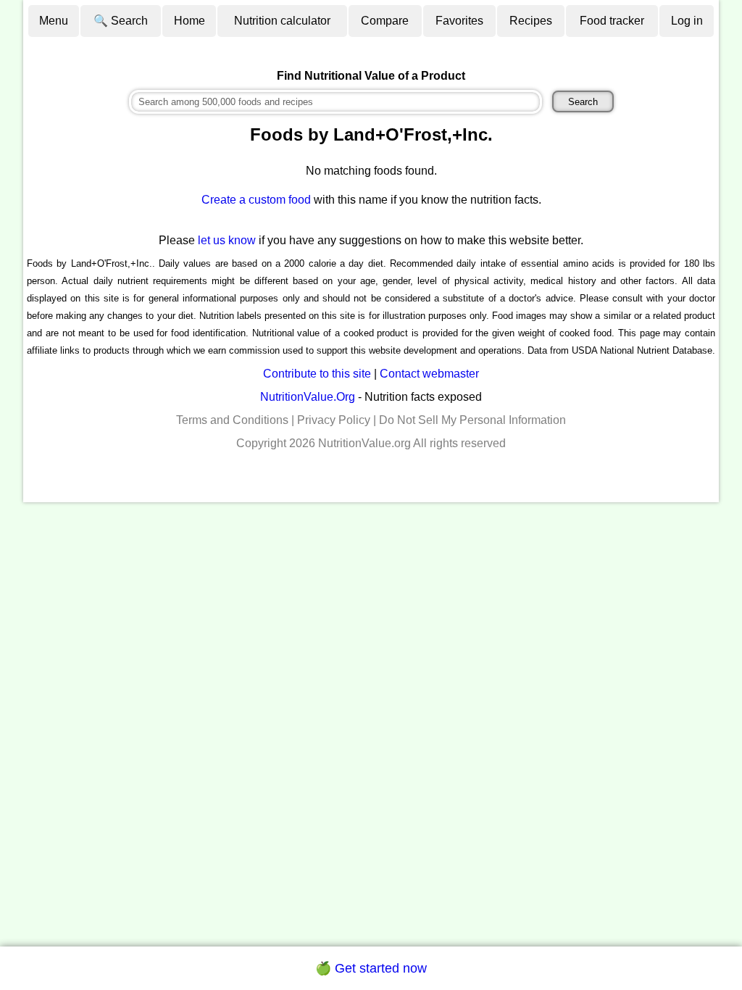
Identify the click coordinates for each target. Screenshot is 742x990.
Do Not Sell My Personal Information (472, 420)
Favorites (459, 20)
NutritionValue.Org (307, 397)
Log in (687, 20)
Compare (385, 20)
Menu (53, 20)
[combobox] (335, 102)
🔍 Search (120, 20)
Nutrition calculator (282, 20)
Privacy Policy (333, 420)
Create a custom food (256, 200)
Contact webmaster (429, 373)
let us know (227, 240)
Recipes (530, 20)
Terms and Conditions (232, 420)
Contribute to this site (317, 373)
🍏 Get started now (371, 968)
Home (189, 20)
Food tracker (612, 20)
